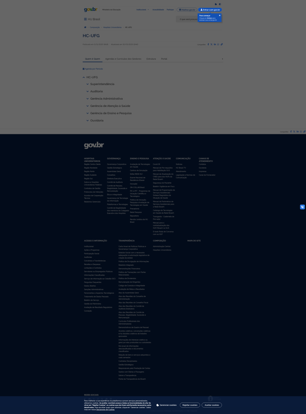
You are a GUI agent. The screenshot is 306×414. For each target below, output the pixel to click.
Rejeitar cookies (190, 405)
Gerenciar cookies (168, 405)
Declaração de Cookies (105, 409)
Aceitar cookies (212, 405)
